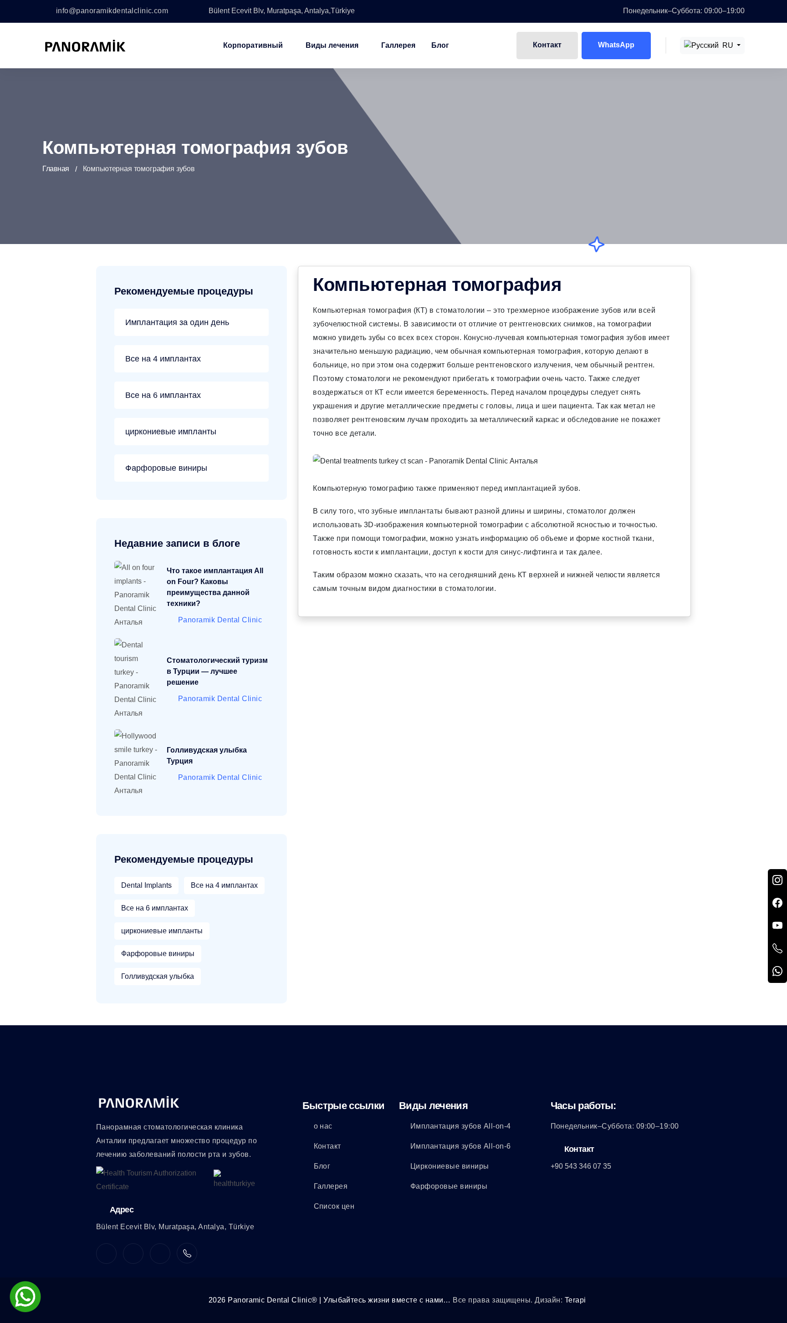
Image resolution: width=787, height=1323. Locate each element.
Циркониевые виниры (449, 1166)
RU (728, 45)
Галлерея (398, 45)
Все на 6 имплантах (163, 395)
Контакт (547, 45)
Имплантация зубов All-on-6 (460, 1146)
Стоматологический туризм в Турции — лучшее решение (217, 671)
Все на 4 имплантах (163, 358)
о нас (323, 1126)
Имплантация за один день (177, 322)
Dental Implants (146, 885)
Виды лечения (332, 45)
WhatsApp (616, 45)
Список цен (334, 1206)
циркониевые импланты (170, 431)
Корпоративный (253, 45)
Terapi (575, 1300)
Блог (440, 45)
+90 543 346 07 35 (581, 1166)
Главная (55, 169)
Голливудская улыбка (157, 976)
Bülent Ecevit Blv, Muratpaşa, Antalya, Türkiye (175, 1227)
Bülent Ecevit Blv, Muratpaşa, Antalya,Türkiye (282, 11)
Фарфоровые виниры (166, 468)
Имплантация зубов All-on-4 (460, 1126)
